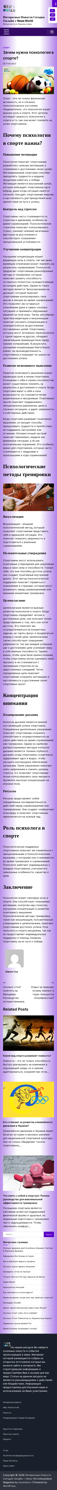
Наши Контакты (10, 1461)
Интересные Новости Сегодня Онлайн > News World (24, 19)
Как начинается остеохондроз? (18, 1292)
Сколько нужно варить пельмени (19, 1266)
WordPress (9, 1485)
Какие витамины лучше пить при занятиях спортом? (28, 1297)
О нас (5, 1450)
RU (52, 19)
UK (52, 14)
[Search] (52, 32)
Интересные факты (12, 1402)
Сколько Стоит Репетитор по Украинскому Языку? (27, 1318)
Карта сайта (8, 1466)
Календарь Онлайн (12, 1303)
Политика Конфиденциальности (18, 1455)
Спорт (6, 48)
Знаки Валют (9, 1282)
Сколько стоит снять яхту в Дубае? (20, 1313)
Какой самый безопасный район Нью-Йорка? (25, 1308)
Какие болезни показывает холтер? (20, 1328)
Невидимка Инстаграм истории (18, 1256)
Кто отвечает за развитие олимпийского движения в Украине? (28, 1124)
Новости (7, 1413)
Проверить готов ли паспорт (17, 1272)
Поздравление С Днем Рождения (19, 1418)
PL (52, 10)
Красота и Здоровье (12, 1429)
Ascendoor (25, 1482)
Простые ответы (11, 1434)
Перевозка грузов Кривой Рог (17, 1323)
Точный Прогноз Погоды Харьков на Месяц (24, 1277)
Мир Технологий (11, 1407)
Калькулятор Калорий (13, 1287)
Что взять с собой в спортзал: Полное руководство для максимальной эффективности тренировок (26, 1199)
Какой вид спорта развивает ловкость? (27, 1055)
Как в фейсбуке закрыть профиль (19, 1261)
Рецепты (7, 1439)
